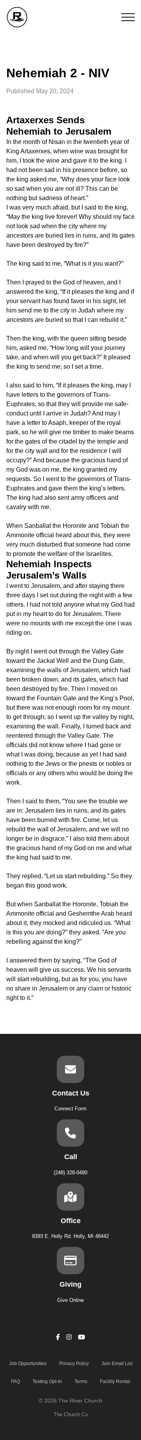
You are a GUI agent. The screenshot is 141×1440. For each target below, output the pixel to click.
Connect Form (70, 1109)
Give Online (70, 1300)
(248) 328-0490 (70, 1172)
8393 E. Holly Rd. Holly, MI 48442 (70, 1236)
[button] (128, 17)
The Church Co (71, 1414)
